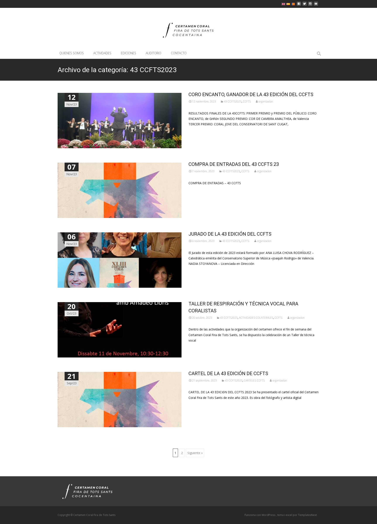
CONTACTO (179, 53)
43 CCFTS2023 (233, 101)
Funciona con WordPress (260, 515)
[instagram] (310, 5)
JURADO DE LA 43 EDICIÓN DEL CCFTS (229, 234)
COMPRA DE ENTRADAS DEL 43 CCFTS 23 (233, 164)
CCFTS (247, 101)
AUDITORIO (153, 53)
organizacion (266, 101)
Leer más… (197, 132)
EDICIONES (128, 53)
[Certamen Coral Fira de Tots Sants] (188, 28)
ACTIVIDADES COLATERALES (256, 318)
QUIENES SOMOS (71, 53)
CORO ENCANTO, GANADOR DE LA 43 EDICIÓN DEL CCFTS (250, 94)
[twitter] (304, 5)
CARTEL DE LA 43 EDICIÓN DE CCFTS (228, 373)
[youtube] (316, 5)
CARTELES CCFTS (254, 380)
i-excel (288, 515)
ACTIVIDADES (102, 53)
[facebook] (299, 5)
